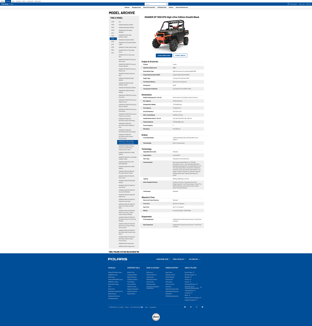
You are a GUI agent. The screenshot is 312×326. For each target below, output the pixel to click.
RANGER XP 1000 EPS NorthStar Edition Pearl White (127, 131)
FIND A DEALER (178, 259)
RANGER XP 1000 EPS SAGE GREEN (126, 91)
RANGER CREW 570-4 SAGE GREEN (127, 153)
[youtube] (202, 307)
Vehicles (127, 7)
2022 (112, 30)
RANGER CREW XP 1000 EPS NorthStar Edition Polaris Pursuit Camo (127, 238)
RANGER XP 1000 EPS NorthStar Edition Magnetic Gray (126, 125)
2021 (112, 33)
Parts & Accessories (149, 7)
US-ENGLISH (193, 259)
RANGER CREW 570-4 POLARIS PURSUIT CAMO (127, 158)
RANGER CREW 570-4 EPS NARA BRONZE (126, 162)
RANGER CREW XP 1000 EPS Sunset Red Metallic (127, 191)
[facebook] (185, 307)
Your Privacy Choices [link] (135, 307)
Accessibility (153, 307)
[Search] (166, 4)
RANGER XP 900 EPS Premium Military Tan (127, 70)
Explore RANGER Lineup (164, 55)
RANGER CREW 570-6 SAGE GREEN (126, 167)
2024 (112, 24)
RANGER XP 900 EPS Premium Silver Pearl (127, 60)
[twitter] (196, 307)
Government (38, 1)
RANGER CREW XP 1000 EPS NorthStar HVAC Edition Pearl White (127, 232)
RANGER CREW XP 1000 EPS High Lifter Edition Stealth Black (127, 206)
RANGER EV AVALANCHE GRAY (127, 47)
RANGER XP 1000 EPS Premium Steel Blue (127, 96)
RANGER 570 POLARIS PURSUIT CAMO (125, 36)
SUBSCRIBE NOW (162, 259)
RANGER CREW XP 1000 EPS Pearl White (127, 186)
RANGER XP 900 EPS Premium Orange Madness (127, 65)
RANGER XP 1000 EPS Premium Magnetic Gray (127, 101)
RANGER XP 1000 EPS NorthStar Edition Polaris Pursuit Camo (126, 136)
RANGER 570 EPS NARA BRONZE (125, 31)
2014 (112, 53)
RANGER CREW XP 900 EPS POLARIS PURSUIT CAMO (126, 172)
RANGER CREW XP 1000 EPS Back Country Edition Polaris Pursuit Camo (127, 225)
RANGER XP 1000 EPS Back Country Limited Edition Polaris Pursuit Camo (126, 147)
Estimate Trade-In (180, 55)
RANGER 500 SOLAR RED (126, 24)
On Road (18, 1)
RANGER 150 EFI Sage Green (127, 246)
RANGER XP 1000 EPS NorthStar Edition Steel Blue (127, 119)
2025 (112, 21)
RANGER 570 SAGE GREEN (126, 40)
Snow (13, 1)
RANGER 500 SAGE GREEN (126, 27)
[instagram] (190, 307)
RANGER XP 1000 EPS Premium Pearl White (127, 110)
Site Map (121, 307)
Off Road (8, 1)
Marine (23, 1)
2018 (112, 41)
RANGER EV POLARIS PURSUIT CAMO (127, 43)
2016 (112, 47)
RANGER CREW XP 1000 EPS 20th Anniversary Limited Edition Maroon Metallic (127, 212)
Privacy (127, 307)
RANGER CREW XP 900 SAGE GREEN (127, 181)
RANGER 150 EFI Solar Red (126, 243)
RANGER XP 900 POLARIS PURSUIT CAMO (126, 84)
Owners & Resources (182, 7)
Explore (171, 7)
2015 (112, 50)
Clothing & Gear (161, 7)
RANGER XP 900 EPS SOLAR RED (127, 74)
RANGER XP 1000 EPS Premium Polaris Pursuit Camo (127, 115)
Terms (146, 307)
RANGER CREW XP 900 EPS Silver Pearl (126, 177)
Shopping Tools (136, 7)
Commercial (30, 1)
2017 (112, 44)
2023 (112, 27)
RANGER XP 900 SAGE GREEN (127, 87)
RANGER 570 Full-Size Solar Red (126, 55)
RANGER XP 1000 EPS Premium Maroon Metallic (127, 105)
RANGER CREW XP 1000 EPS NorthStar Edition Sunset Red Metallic (127, 219)
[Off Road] (7, 4)
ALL (120, 22)
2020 (112, 36)
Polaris (2, 1)
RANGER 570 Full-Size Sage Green (126, 51)
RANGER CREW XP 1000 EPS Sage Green (127, 195)
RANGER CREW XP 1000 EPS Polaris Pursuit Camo (127, 200)
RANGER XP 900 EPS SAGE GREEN (126, 79)
